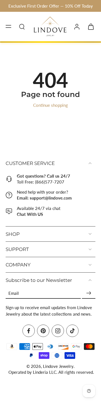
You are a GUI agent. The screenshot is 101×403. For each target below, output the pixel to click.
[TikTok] (72, 330)
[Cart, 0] (89, 26)
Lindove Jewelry (58, 365)
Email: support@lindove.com (44, 197)
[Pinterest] (43, 330)
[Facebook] (28, 330)
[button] (8, 26)
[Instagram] (58, 330)
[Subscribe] (88, 293)
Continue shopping (50, 105)
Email (13, 293)
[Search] (22, 26)
